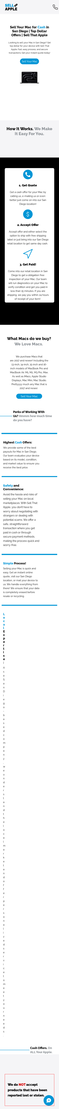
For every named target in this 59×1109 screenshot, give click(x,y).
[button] (29, 61)
